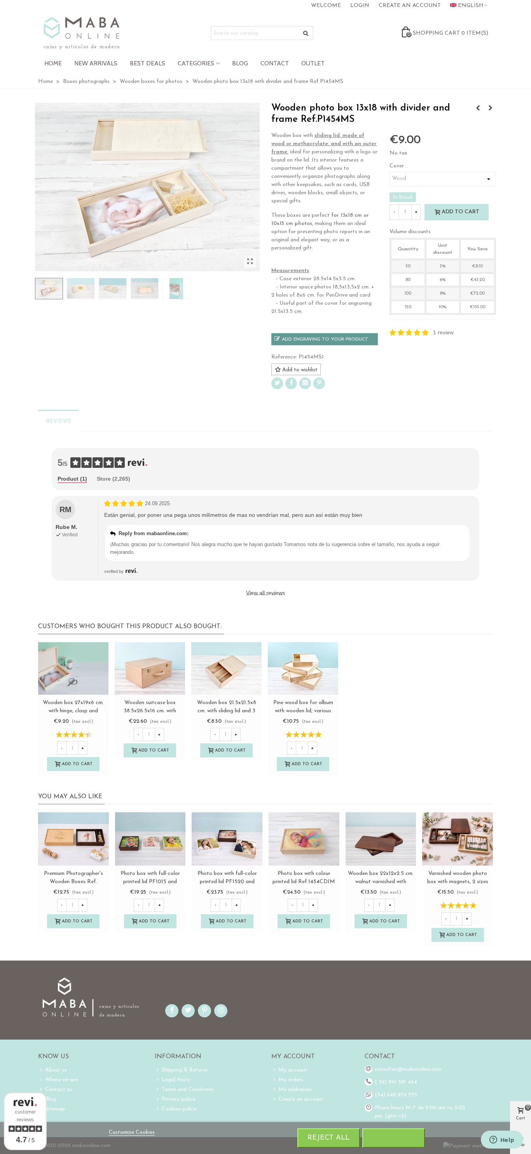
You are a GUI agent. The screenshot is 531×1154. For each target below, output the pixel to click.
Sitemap (55, 1109)
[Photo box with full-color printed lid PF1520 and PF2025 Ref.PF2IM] (478, 108)
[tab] (72, 479)
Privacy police (178, 1099)
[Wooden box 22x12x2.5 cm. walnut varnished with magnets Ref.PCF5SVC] (381, 838)
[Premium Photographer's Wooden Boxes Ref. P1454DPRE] (73, 838)
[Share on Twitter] (277, 383)
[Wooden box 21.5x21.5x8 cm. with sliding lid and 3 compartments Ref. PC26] (226, 668)
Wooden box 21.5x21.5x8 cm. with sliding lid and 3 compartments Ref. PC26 (226, 711)
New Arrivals (95, 63)
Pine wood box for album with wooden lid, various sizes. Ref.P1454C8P (303, 711)
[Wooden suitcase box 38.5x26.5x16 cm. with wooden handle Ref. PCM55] (150, 668)
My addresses (295, 1090)
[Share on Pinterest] (319, 383)
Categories (196, 63)
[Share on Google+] (305, 383)
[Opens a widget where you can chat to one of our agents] (501, 1140)
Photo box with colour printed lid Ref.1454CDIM (303, 878)
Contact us (58, 1090)
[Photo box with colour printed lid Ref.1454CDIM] (304, 838)
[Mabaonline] (81, 33)
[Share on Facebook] (291, 383)
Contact (274, 63)
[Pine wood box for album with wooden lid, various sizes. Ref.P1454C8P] (303, 668)
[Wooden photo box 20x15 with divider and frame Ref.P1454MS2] (490, 108)
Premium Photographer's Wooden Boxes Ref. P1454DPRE (73, 882)
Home (53, 63)
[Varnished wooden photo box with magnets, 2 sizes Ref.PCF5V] (457, 838)
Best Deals (147, 63)
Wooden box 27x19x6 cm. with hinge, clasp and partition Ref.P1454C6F (73, 711)
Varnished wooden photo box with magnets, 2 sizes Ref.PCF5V (457, 882)
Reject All (328, 1138)
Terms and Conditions (188, 1090)
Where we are (61, 1080)
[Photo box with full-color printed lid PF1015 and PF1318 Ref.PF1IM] (150, 838)
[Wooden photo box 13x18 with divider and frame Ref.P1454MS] (250, 262)
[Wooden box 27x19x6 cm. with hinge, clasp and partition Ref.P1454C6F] (73, 668)
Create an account (300, 1099)
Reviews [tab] (58, 421)
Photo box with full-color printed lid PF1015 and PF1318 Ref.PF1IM (150, 882)
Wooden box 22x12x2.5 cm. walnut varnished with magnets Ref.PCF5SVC (381, 882)
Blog (240, 63)
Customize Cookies (132, 1132)
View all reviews (265, 593)
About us (56, 1070)
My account (292, 1070)
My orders (290, 1080)
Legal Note (176, 1080)
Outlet (313, 63)
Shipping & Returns (185, 1070)
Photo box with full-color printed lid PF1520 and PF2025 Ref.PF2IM (227, 882)
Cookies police (179, 1109)
